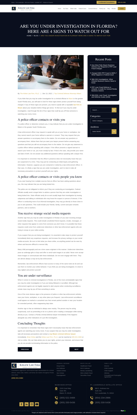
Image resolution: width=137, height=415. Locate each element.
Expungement (61, 375)
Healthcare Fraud (85, 366)
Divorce (106, 366)
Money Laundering (86, 370)
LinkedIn (27, 404)
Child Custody (108, 368)
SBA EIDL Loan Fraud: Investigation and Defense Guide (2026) (104, 96)
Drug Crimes (61, 366)
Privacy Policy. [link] (105, 410)
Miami (71, 98)
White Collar (73, 8)
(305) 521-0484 (122, 2)
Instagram (32, 404)
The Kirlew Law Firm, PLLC (29, 93)
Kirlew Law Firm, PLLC (50, 337)
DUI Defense (61, 368)
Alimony (106, 373)
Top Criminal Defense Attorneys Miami (67, 93)
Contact (122, 8)
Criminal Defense (92, 8)
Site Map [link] (98, 410)
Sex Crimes (60, 373)
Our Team (65, 8)
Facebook (21, 404)
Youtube (37, 404)
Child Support (108, 370)
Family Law (102, 8)
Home (59, 8)
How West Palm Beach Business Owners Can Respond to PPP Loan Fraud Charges (103, 66)
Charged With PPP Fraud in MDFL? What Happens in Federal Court (104, 74)
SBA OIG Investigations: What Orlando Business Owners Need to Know (103, 81)
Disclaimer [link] (92, 410)
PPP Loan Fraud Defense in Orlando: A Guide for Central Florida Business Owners (104, 89)
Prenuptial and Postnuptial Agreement (112, 376)
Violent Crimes (61, 370)
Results (114, 8)
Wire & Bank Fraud (86, 373)
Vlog (108, 8)
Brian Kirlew (31, 337)
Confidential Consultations (106, 2)
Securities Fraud (85, 375)
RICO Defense (85, 368)
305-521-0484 (77, 337)
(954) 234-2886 (102, 398)
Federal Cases (82, 8)
